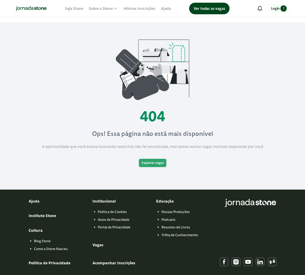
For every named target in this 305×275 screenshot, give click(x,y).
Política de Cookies (112, 212)
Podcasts (168, 219)
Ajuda (166, 8)
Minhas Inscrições (139, 8)
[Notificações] (259, 8)
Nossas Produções (175, 212)
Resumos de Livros (175, 227)
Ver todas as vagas (209, 8)
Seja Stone (74, 8)
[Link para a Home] (31, 8)
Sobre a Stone (101, 8)
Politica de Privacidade (49, 263)
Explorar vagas (153, 163)
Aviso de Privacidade (113, 219)
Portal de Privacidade (114, 227)
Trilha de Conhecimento (179, 235)
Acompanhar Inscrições (113, 263)
